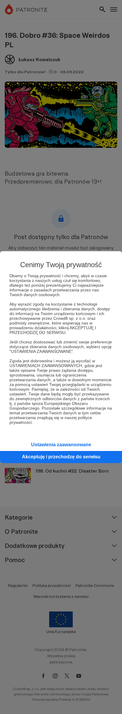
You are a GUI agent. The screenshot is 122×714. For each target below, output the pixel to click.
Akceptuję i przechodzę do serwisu (61, 456)
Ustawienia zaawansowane (61, 444)
